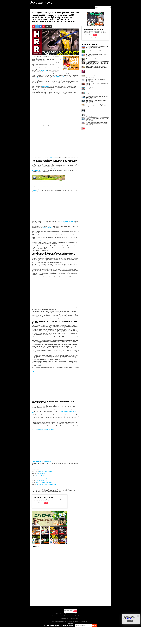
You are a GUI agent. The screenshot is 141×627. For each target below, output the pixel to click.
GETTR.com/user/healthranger (40, 475)
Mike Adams (40, 24)
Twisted (48, 491)
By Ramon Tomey (92, 77)
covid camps (75, 489)
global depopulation (44, 364)
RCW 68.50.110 (44, 70)
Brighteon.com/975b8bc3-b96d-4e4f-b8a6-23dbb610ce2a (43, 371)
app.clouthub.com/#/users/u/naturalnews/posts (46, 484)
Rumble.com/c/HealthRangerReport (42, 480)
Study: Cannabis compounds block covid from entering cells (96, 50)
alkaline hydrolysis (42, 489)
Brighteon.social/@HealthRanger (46, 471)
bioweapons (66, 489)
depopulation (45, 490)
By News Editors (92, 98)
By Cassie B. (91, 116)
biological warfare (50, 489)
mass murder (65, 490)
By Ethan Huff (91, 48)
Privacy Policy (70, 623)
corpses (70, 489)
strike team (43, 491)
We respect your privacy (65, 615)
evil (48, 490)
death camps (34, 490)
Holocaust (60, 490)
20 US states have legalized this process (61, 76)
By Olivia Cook (92, 125)
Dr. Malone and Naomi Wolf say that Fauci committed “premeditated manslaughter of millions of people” (95, 110)
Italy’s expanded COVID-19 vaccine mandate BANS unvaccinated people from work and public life (97, 115)
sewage (74, 490)
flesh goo (52, 490)
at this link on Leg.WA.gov (47, 227)
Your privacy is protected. (87, 37)
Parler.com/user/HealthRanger (41, 478)
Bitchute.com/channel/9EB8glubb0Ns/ (44, 482)
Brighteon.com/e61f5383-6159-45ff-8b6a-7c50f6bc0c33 (43, 429)
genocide (56, 490)
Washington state (57, 491)
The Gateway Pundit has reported (40, 240)
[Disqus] (55, 562)
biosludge (56, 489)
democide (40, 490)
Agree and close (130, 620)
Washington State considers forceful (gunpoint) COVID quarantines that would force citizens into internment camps (96, 67)
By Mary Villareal (92, 81)
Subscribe (94, 625)
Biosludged (61, 489)
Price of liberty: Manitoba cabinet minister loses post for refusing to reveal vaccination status (96, 128)
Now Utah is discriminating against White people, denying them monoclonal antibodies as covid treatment (97, 47)
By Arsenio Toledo (92, 64)
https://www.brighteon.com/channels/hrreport (41, 461)
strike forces (38, 491)
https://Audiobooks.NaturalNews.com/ (40, 466)
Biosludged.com (45, 86)
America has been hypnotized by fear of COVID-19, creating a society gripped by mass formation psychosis (96, 88)
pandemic (71, 490)
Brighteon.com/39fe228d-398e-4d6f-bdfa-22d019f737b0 (43, 127)
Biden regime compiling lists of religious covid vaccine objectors (97, 58)
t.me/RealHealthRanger (41, 473)
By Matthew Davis (92, 85)
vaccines (52, 491)
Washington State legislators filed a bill (67, 221)
